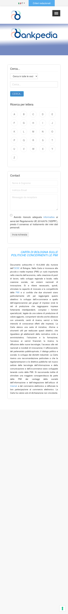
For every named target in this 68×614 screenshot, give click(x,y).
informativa (49, 217)
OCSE (17, 268)
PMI (17, 292)
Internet (14, 385)
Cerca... (17, 93)
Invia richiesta (19, 234)
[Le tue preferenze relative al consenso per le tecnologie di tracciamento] (62, 608)
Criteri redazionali (41, 3)
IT (22, 3)
